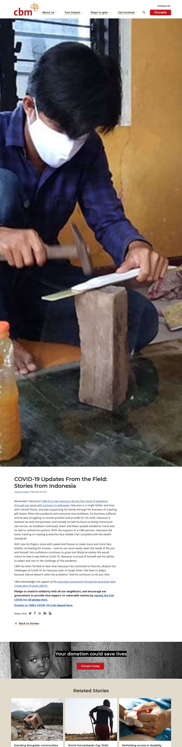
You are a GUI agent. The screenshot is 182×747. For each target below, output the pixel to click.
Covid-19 (18, 491)
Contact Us (163, 6)
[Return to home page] (26, 9)
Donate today (90, 666)
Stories (26, 491)
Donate (160, 12)
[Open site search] (144, 12)
